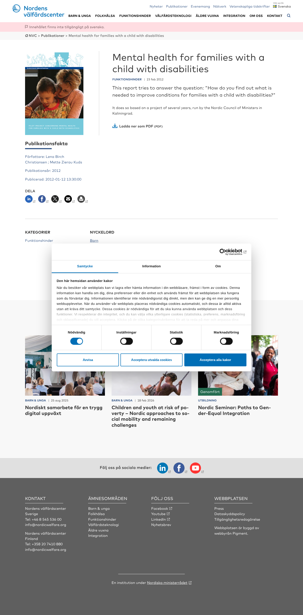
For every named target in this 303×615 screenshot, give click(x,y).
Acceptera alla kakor (215, 360)
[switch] (126, 341)
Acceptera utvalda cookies (151, 360)
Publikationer (177, 6)
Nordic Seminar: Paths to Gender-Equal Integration (234, 410)
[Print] (83, 200)
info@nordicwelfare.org (45, 524)
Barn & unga (79, 16)
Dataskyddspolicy (229, 513)
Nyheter (156, 6)
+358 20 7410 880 (47, 543)
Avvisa (88, 360)
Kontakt (274, 16)
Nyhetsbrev (161, 524)
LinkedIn (158, 519)
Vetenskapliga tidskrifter (250, 6)
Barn (94, 240)
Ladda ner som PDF (136, 125)
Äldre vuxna (207, 16)
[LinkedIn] (31, 200)
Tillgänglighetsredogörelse (237, 519)
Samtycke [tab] (85, 266)
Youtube (158, 513)
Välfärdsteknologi (173, 16)
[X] (56, 200)
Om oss (256, 16)
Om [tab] (218, 266)
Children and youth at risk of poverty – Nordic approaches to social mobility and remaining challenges (150, 416)
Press (219, 508)
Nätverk (219, 6)
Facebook (159, 508)
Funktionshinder (135, 16)
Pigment (240, 533)
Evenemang (200, 6)
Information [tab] (151, 266)
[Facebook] (43, 200)
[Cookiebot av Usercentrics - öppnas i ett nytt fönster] (227, 251)
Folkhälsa (105, 16)
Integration (234, 16)
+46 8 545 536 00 (46, 519)
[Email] (70, 200)
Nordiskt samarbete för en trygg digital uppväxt (63, 410)
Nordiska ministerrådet (167, 582)
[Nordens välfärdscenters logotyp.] (38, 15)
